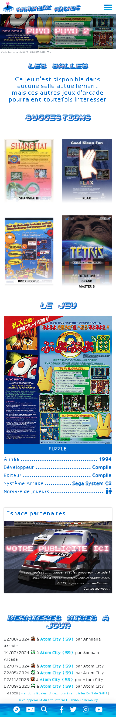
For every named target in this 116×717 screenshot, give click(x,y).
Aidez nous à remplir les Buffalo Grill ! (78, 693)
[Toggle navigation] (108, 7)
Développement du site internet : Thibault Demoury (58, 700)
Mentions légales (34, 693)
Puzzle (58, 449)
